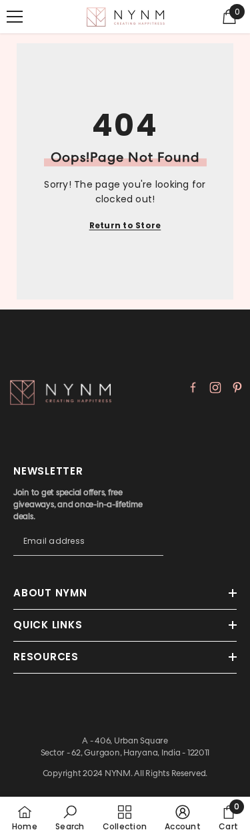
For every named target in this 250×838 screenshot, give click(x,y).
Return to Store (125, 225)
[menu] (15, 17)
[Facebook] (193, 387)
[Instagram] (215, 387)
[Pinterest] (237, 387)
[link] (69, 817)
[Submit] (153, 553)
